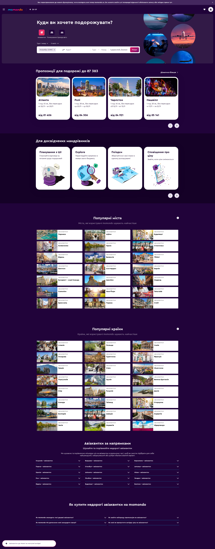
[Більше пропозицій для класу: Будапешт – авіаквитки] (128, 484)
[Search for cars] (62, 32)
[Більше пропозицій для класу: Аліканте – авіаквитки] (128, 472)
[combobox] (42, 43)
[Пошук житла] (52, 32)
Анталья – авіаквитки (142, 466)
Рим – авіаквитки (42, 478)
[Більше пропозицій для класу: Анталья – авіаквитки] (177, 466)
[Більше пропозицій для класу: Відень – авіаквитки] (79, 484)
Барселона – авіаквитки (143, 461)
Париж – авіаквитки (44, 466)
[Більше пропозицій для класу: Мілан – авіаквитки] (177, 472)
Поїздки (117, 152)
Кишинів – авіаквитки (44, 461)
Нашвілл (152, 100)
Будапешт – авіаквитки (94, 484)
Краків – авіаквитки (43, 472)
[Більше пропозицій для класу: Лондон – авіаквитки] (177, 478)
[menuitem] (41, 34)
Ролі (77, 100)
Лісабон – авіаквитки (93, 478)
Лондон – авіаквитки (142, 478)
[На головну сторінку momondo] (15, 10)
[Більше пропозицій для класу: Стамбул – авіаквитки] (128, 466)
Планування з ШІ (50, 152)
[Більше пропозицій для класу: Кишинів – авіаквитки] (79, 460)
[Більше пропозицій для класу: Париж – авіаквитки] (79, 466)
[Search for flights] (42, 32)
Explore (80, 152)
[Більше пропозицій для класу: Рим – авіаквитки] (79, 478)
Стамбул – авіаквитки (93, 466)
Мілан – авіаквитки (141, 472)
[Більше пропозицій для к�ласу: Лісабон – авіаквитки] (128, 478)
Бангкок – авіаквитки (142, 484)
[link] (169, 72)
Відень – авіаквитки (43, 484)
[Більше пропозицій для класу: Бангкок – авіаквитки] (177, 484)
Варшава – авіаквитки (93, 461)
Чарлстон (117, 100)
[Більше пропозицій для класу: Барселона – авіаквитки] (177, 460)
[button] (212, 2)
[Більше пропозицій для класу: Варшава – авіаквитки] (128, 460)
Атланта (44, 100)
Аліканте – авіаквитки (93, 472)
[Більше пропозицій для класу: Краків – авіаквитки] (79, 472)
